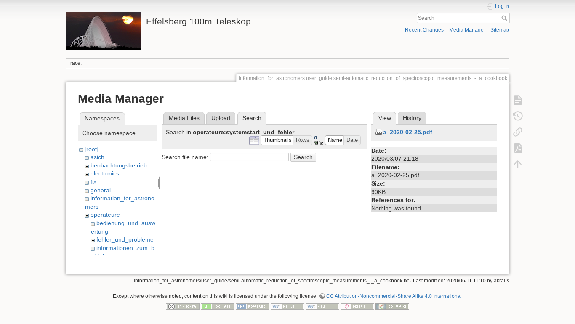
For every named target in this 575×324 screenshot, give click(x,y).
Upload (220, 117)
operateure (105, 214)
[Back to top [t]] (517, 164)
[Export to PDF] (517, 148)
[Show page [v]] (517, 100)
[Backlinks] (517, 132)
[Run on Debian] (357, 306)
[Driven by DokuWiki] (392, 306)
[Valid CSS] (322, 306)
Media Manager (467, 30)
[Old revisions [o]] (517, 116)
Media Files (184, 117)
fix (93, 181)
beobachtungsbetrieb (119, 165)
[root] (91, 149)
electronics (105, 173)
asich (97, 157)
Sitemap (499, 30)
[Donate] (217, 306)
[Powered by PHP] (252, 306)
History (412, 117)
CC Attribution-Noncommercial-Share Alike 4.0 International (394, 296)
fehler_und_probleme (125, 239)
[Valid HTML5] (287, 306)
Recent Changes (424, 30)
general (101, 190)
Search (505, 18)
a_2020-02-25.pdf (407, 132)
